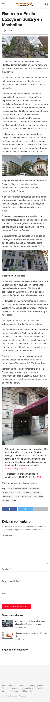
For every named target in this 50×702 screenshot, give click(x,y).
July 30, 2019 (35, 476)
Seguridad (14, 691)
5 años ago (21, 639)
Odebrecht (38, 496)
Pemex (6, 501)
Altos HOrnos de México (17, 488)
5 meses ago (21, 627)
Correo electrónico (11, 581)
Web (4, 593)
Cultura (4, 688)
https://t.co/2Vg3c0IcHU (16, 468)
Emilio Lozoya (9, 492)
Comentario (8, 535)
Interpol (37, 492)
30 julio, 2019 (7, 30)
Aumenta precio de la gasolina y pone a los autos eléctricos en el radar (31, 622)
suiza (14, 501)
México (12, 685)
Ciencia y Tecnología (36, 685)
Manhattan (7, 496)
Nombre (6, 569)
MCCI (17, 496)
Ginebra (27, 492)
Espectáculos (27, 688)
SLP (3, 685)
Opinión (40, 688)
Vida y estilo (27, 691)
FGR (19, 492)
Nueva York (26, 496)
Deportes (14, 688)
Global (21, 685)
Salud (4, 691)
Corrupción (34, 488)
